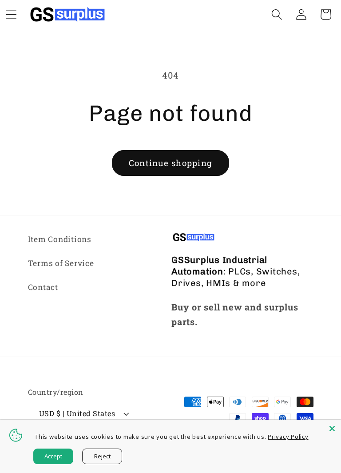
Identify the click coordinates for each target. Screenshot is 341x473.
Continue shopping (170, 162)
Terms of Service (61, 263)
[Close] (332, 428)
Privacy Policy (288, 437)
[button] (277, 14)
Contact (43, 287)
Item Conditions (59, 239)
